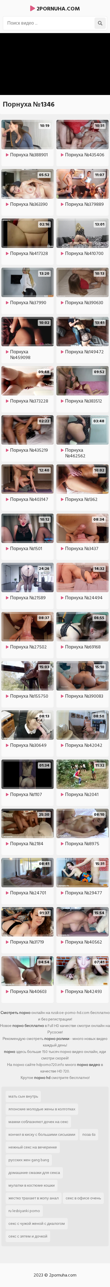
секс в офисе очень (83, 1198)
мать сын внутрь (23, 1096)
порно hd (42, 1077)
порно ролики (56, 1038)
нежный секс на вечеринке (32, 1147)
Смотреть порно (15, 1012)
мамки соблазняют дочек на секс (38, 1122)
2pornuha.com (57, 8)
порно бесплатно (28, 1025)
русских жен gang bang (28, 1160)
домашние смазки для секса (34, 1172)
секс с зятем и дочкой (27, 1236)
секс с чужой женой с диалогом (36, 1223)
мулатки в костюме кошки (31, 1185)
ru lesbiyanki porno (24, 1211)
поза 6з (88, 1134)
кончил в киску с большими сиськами (41, 1134)
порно (9, 1051)
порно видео (88, 1064)
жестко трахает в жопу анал (33, 1198)
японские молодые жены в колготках (41, 1109)
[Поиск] (100, 23)
